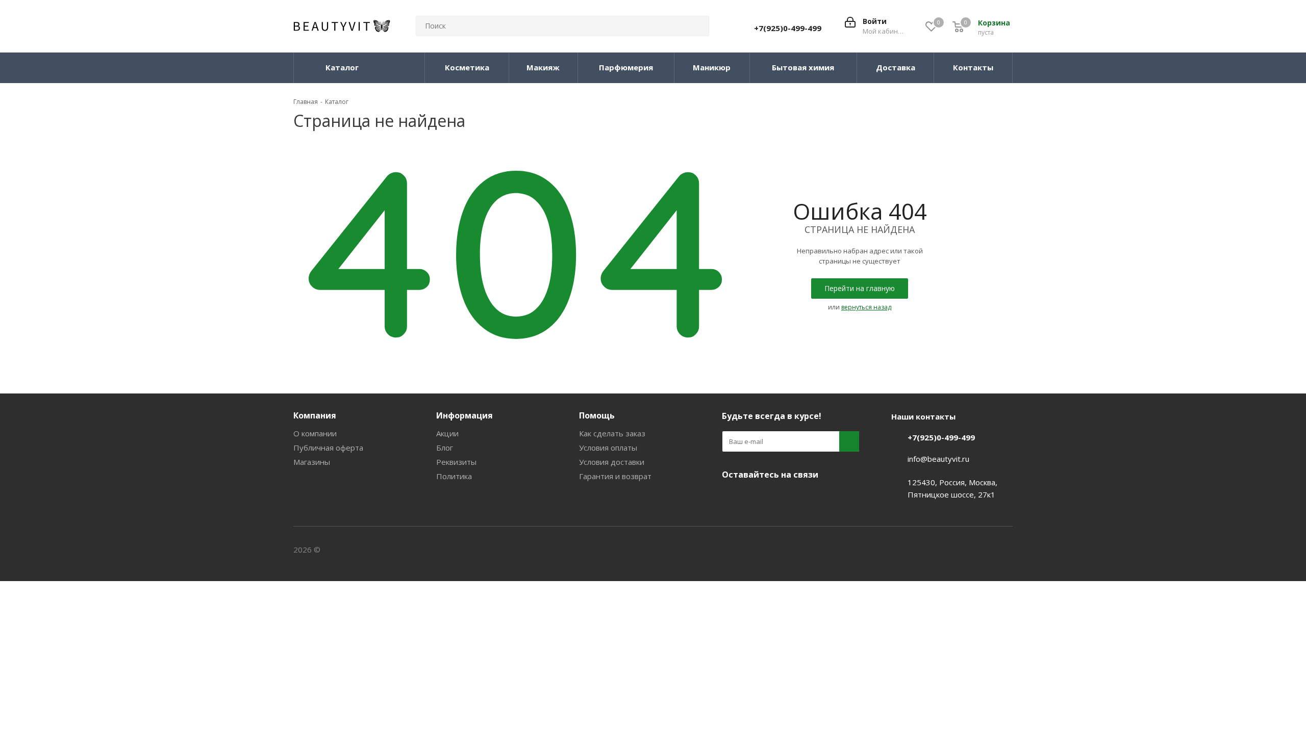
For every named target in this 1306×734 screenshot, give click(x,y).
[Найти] (697, 26)
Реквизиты (456, 462)
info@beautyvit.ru (938, 459)
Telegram (757, 498)
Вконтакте (732, 498)
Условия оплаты (608, 447)
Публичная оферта (328, 447)
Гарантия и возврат (615, 476)
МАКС (783, 498)
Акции (447, 433)
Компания (314, 415)
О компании (315, 433)
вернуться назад (866, 307)
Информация (464, 415)
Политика (454, 476)
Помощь (597, 415)
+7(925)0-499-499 (787, 28)
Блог (444, 447)
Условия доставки (611, 462)
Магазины (311, 462)
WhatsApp (808, 498)
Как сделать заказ (612, 433)
